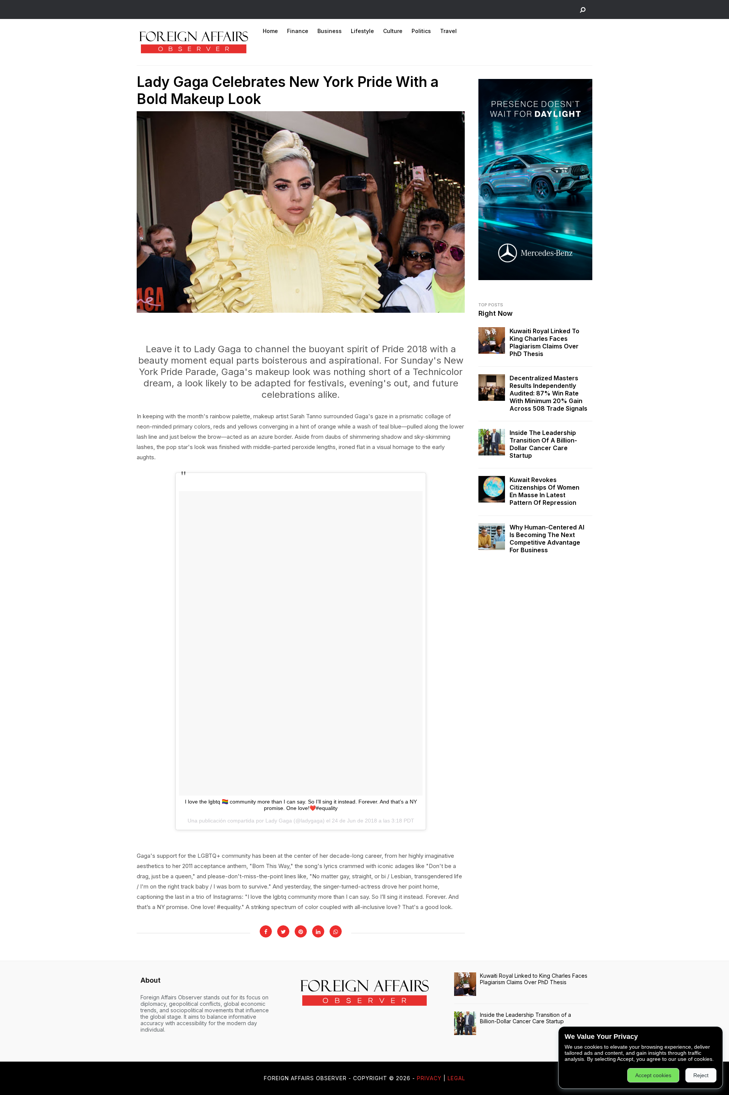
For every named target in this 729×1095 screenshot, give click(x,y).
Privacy (429, 1078)
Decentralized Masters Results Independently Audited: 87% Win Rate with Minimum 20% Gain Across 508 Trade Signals (548, 393)
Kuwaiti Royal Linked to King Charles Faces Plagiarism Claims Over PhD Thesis (544, 342)
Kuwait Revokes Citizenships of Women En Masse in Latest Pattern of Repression (544, 491)
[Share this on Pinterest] (301, 931)
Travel (448, 31)
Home (270, 31)
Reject (700, 1075)
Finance (297, 31)
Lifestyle (362, 31)
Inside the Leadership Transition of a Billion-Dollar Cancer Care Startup (543, 444)
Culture (392, 31)
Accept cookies (653, 1075)
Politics (421, 31)
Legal (456, 1078)
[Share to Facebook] (266, 931)
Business (329, 31)
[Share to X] (283, 931)
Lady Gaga (278, 821)
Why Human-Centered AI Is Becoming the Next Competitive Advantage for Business (547, 538)
